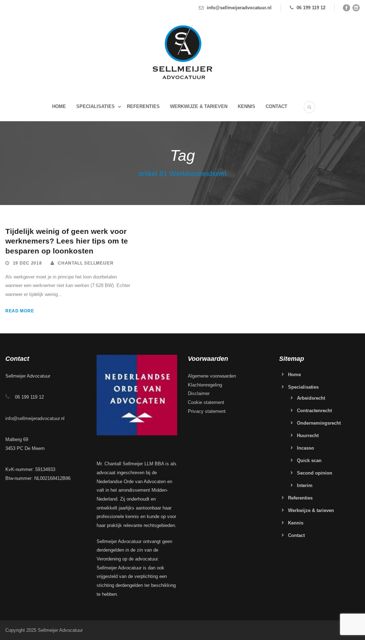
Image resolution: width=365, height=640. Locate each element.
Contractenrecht (314, 410)
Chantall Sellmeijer (85, 263)
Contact (276, 106)
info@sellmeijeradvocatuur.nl (239, 7)
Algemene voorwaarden (212, 376)
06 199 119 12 (311, 7)
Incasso (305, 448)
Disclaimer (199, 393)
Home (59, 106)
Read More (19, 310)
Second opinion (314, 473)
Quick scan (309, 460)
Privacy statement (207, 411)
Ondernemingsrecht (319, 423)
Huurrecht (308, 435)
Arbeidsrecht (311, 398)
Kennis (246, 106)
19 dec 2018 (27, 263)
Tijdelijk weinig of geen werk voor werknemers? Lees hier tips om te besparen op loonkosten (66, 241)
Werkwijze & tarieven (198, 106)
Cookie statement (206, 402)
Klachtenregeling (205, 385)
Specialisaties (95, 106)
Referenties (143, 106)
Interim (305, 485)
